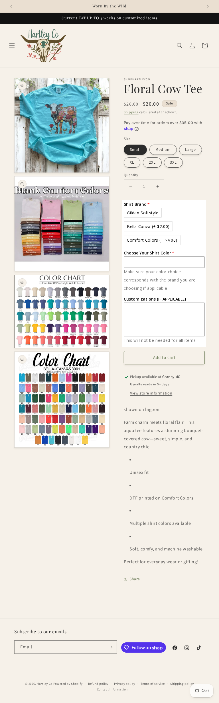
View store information (151, 393)
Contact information (112, 689)
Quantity (131, 175)
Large (190, 150)
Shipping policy (182, 684)
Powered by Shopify (68, 684)
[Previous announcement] (11, 6)
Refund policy (98, 684)
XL (132, 162)
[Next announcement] (208, 6)
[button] (12, 45)
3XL (173, 162)
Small (135, 150)
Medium (163, 150)
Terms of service (153, 684)
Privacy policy (124, 684)
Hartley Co (44, 684)
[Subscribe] (110, 647)
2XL (152, 162)
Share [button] (134, 579)
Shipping (131, 112)
